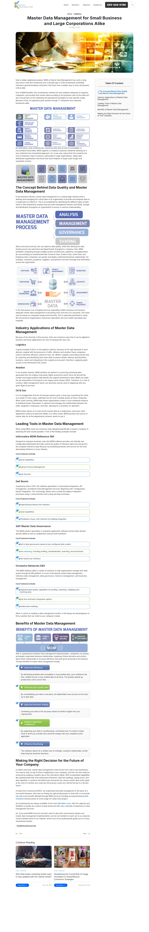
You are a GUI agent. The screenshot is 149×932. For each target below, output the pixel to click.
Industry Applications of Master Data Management (112, 98)
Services (75, 5)
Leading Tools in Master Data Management (109, 104)
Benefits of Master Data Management (113, 110)
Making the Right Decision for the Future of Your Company (114, 115)
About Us (86, 5)
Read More (21, 885)
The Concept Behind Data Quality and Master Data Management (113, 92)
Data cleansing (25, 551)
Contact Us (97, 5)
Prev (20, 834)
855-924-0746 (116, 4)
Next (85, 834)
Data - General (74, 14)
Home (66, 5)
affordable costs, (64, 803)
